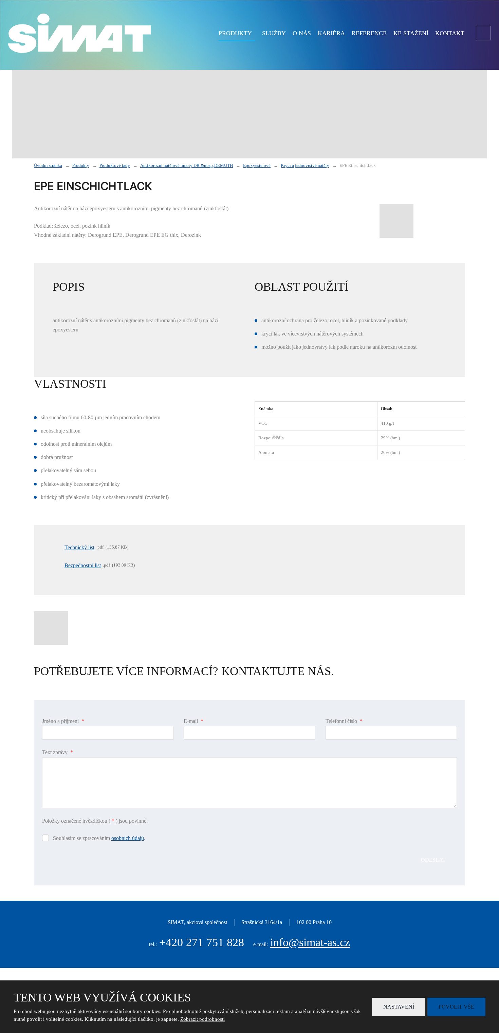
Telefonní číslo (344, 721)
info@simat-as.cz (310, 942)
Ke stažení (410, 33)
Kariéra (331, 33)
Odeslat (433, 860)
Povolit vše (456, 1007)
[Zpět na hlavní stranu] (79, 33)
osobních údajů (127, 838)
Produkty (235, 33)
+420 (201, 942)
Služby (274, 33)
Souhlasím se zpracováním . (99, 838)
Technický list (79, 547)
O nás (302, 33)
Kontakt (449, 33)
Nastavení (398, 1007)
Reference (369, 33)
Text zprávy (57, 752)
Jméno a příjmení (63, 721)
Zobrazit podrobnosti (202, 1019)
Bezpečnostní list (82, 565)
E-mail (193, 721)
